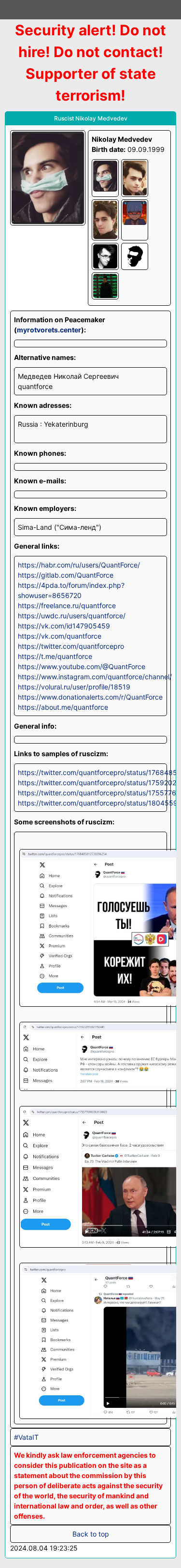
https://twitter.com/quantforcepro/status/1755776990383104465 (90, 793)
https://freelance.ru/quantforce (67, 605)
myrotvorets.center (49, 330)
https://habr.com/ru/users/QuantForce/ (79, 565)
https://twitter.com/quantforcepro (71, 646)
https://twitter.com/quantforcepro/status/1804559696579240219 (90, 803)
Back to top (90, 1534)
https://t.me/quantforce (55, 656)
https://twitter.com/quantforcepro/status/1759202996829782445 (90, 782)
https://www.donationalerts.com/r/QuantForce (90, 697)
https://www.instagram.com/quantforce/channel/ (90, 676)
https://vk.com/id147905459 (64, 626)
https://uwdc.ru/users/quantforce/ (71, 616)
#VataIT (26, 1437)
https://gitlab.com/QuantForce (65, 575)
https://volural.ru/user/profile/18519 (74, 687)
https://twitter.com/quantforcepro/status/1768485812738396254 (90, 772)
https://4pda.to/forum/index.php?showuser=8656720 (71, 590)
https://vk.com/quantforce (59, 636)
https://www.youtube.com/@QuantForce (81, 666)
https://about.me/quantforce (63, 707)
